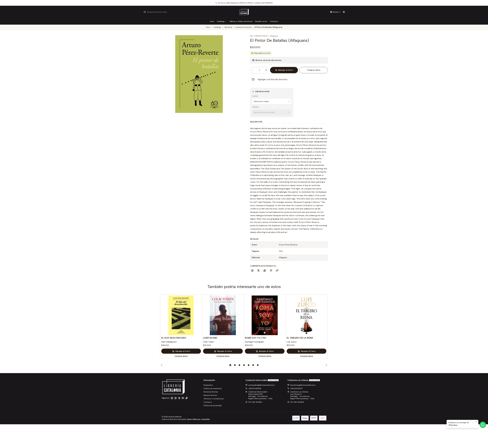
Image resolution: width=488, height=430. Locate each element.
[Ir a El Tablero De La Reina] (306, 315)
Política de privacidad (213, 405)
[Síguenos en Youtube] (183, 398)
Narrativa (228, 27)
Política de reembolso (213, 388)
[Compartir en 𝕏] (258, 270)
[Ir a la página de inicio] (244, 12)
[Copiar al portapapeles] (277, 270)
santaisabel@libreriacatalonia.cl (261, 385)
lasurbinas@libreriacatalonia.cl (303, 385)
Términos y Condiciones (214, 398)
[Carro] (343, 12)
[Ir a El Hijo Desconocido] (181, 315)
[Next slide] (326, 365)
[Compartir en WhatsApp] (265, 270)
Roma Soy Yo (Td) (255, 338)
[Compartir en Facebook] (252, 270)
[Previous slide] (162, 365)
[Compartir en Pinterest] (271, 270)
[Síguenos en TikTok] (186, 398)
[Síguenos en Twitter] (179, 398)
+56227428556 (254, 388)
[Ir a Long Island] (223, 315)
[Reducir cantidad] (252, 70)
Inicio (212, 21)
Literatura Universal (243, 27)
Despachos (208, 385)
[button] (230, 365)
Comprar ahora (313, 70)
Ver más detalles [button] (255, 402)
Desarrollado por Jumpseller (198, 419)
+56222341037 (296, 388)
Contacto (274, 21)
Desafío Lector (261, 21)
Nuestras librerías (211, 392)
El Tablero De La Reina (300, 338)
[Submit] (145, 11)
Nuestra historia (210, 395)
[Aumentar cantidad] (266, 70)
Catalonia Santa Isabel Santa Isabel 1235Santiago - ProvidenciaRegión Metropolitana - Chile (260, 395)
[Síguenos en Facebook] (175, 398)
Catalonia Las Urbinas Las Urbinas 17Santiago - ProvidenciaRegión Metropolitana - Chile (302, 395)
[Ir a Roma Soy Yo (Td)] (265, 315)
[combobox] (157, 11)
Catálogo (221, 21)
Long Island (210, 338)
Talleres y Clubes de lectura (240, 21)
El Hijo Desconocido (173, 338)
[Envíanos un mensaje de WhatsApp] (483, 425)
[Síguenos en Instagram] (172, 398)
